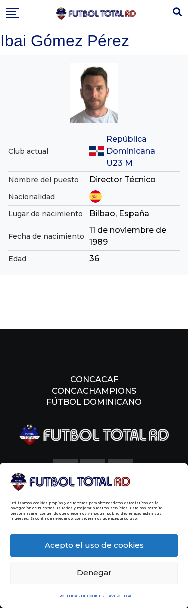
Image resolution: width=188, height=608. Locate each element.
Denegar (94, 572)
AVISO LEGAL (121, 596)
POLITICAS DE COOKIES (81, 596)
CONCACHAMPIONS (94, 391)
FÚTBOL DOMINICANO (94, 402)
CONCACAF (94, 379)
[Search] (177, 12)
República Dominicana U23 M (130, 151)
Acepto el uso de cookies (94, 545)
